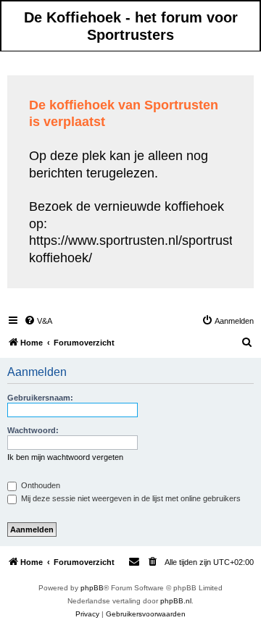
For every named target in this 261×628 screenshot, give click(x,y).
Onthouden (39, 485)
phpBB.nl (175, 601)
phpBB (92, 588)
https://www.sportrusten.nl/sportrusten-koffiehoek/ (140, 248)
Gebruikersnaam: (40, 397)
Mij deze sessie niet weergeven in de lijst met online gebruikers (130, 498)
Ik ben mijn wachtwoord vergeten (65, 457)
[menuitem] (38, 321)
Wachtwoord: (33, 430)
